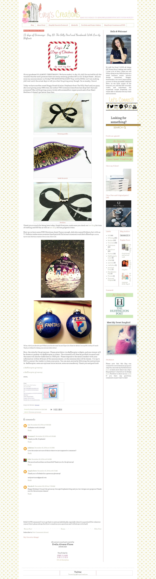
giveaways (38, 412)
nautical (111, 263)
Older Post (97, 529)
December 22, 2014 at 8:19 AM (46, 436)
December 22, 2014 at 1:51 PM (44, 448)
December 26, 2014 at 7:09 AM (45, 486)
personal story (111, 268)
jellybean (31, 448)
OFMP (110, 260)
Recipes (110, 240)
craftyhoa (111, 265)
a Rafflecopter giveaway (32, 368)
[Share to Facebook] (59, 409)
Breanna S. (31, 436)
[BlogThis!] (56, 409)
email (129, 374)
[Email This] (54, 409)
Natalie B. (31, 486)
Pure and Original (111, 279)
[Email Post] (51, 409)
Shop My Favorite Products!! (58, 25)
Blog (32, 25)
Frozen (110, 276)
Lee (29, 425)
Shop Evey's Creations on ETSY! (114, 25)
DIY (109, 235)
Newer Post (28, 529)
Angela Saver (32, 471)
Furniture (111, 249)
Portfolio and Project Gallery (91, 25)
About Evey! (41, 25)
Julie (29, 459)
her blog (92, 225)
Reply (30, 430)
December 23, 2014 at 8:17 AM (47, 471)
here (107, 370)
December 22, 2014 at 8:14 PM (42, 459)
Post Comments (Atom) (40, 532)
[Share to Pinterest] (61, 409)
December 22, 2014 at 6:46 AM (41, 425)
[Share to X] (58, 409)
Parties (110, 254)
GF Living (111, 238)
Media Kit (74, 25)
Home (63, 529)
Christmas (31, 412)
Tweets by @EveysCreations (78, 574)
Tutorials (111, 243)
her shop (53, 228)
